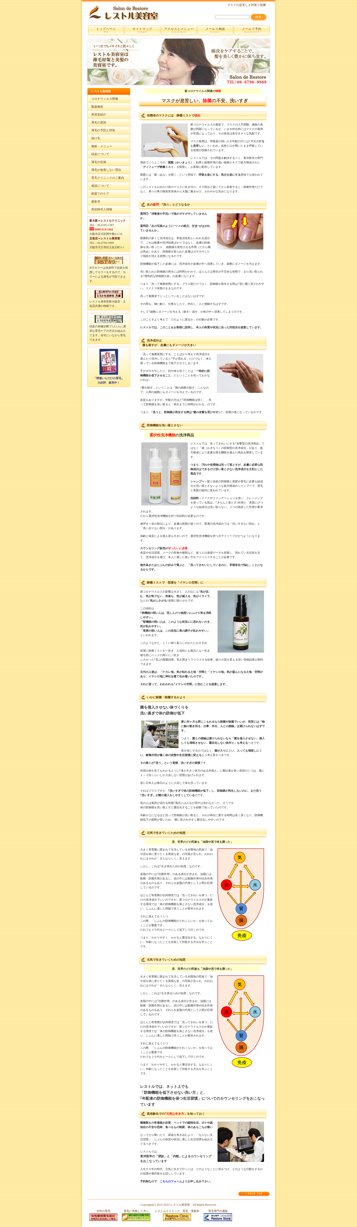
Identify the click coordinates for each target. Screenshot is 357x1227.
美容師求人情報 (101, 209)
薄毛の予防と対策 (103, 130)
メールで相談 (215, 30)
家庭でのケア (100, 193)
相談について (100, 185)
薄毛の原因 (98, 122)
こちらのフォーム (171, 1181)
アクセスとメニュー (179, 30)
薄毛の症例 (98, 162)
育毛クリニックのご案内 (107, 177)
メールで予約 (252, 30)
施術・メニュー (101, 146)
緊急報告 (97, 106)
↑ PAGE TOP (254, 1193)
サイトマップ (142, 30)
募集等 (95, 201)
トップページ (106, 30)
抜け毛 (95, 138)
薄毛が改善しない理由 (106, 169)
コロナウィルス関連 (104, 98)
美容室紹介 (98, 114)
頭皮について (100, 154)
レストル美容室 (180, 1204)
